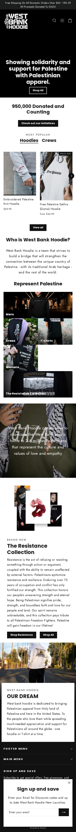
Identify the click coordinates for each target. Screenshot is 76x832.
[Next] (71, 176)
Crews (49, 140)
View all (38, 227)
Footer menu (16, 748)
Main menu (13, 759)
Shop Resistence (21, 635)
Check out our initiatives (38, 123)
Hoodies (29, 140)
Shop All (38, 90)
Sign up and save (20, 771)
